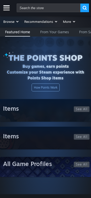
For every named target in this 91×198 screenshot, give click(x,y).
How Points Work (45, 87)
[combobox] (48, 8)
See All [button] (81, 109)
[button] (11, 21)
